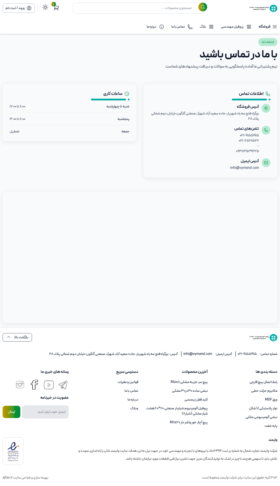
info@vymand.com (197, 354)
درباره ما (133, 399)
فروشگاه (264, 26)
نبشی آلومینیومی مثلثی (261, 417)
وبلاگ (134, 408)
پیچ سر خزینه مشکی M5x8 (189, 382)
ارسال (11, 412)
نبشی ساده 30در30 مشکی (190, 390)
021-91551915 (247, 354)
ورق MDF (271, 399)
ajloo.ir (8, 477)
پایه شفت (270, 426)
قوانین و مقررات (128, 382)
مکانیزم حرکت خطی (264, 390)
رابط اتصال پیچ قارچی (263, 382)
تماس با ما (131, 390)
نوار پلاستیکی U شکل (263, 408)
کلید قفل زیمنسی (196, 399)
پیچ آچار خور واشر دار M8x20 (189, 422)
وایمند (224, 477)
